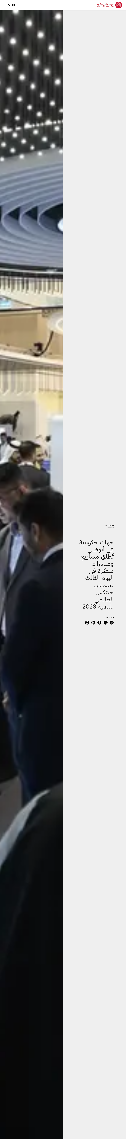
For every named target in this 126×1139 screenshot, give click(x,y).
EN (13, 5)
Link (112, 623)
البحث (9, 5)
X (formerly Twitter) (106, 623)
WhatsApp (87, 623)
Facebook (99, 623)
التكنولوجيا (110, 527)
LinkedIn (93, 623)
